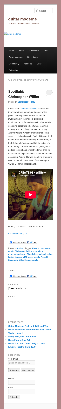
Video (21, 259)
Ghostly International (36, 254)
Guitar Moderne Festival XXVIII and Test (28, 326)
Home (11, 50)
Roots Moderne (16, 57)
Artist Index (34, 50)
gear (23, 254)
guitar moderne (22, 19)
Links (39, 63)
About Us (28, 63)
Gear (46, 50)
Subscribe (13, 70)
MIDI (25, 257)
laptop (11, 257)
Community (14, 63)
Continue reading (17, 233)
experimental (14, 254)
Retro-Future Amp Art (19, 339)
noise (30, 257)
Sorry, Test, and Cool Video (22, 336)
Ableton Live (38, 248)
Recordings (32, 57)
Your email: (13, 358)
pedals (37, 257)
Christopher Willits (28, 108)
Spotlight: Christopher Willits (23, 94)
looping (18, 257)
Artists (21, 50)
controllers (38, 251)
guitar (49, 254)
